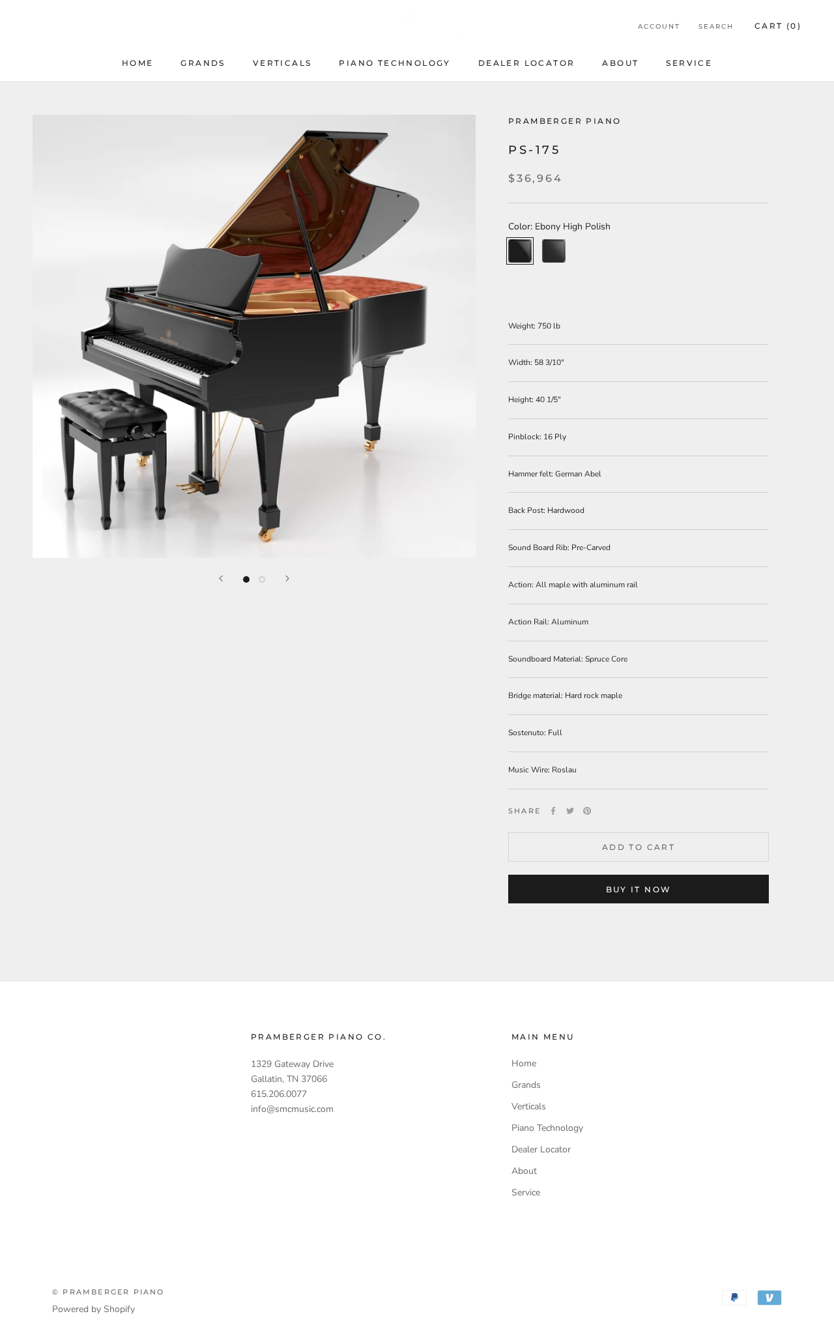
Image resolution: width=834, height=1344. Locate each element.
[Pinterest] (587, 811)
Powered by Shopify (93, 1309)
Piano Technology (394, 63)
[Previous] (221, 578)
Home (138, 63)
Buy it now (639, 889)
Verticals (282, 63)
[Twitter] (570, 811)
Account (659, 26)
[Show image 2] (262, 579)
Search (716, 26)
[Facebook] (553, 811)
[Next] (287, 578)
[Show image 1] (246, 579)
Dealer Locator (526, 63)
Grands (202, 63)
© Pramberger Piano (108, 1291)
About (620, 63)
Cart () (778, 26)
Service (689, 63)
